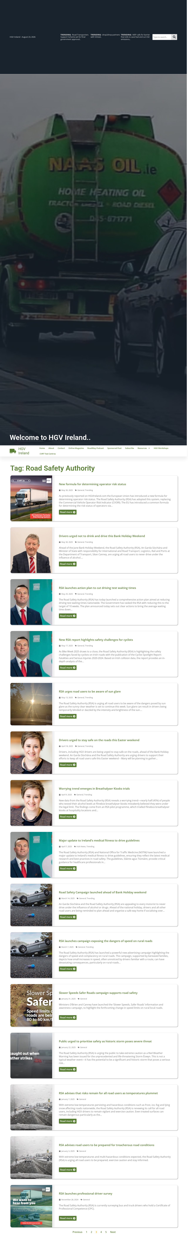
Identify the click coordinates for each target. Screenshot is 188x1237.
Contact (61, 448)
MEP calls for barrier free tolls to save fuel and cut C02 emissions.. (105, 37)
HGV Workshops (161, 448)
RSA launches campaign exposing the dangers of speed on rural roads (105, 941)
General (80, 490)
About (51, 448)
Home (42, 448)
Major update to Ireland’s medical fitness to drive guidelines (99, 840)
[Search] (174, 37)
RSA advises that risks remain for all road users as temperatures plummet (108, 1093)
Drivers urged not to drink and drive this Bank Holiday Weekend (102, 536)
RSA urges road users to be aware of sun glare (90, 691)
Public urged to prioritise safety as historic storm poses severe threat (105, 1041)
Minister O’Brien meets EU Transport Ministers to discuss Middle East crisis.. (135, 37)
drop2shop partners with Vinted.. (75, 35)
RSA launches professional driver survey (85, 1193)
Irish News (81, 846)
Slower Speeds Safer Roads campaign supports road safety (98, 993)
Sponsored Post (114, 448)
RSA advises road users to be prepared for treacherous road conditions (107, 1145)
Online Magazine (76, 448)
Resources (142, 448)
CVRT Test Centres (48, 453)
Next (113, 1232)
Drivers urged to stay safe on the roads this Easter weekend (99, 740)
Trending (89, 490)
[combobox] (161, 37)
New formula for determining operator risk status (92, 484)
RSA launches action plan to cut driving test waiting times (97, 588)
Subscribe (129, 448)
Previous (77, 1232)
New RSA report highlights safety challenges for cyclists (96, 640)
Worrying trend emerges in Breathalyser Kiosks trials (94, 788)
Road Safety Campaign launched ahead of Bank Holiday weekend (102, 892)
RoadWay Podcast (95, 448)
